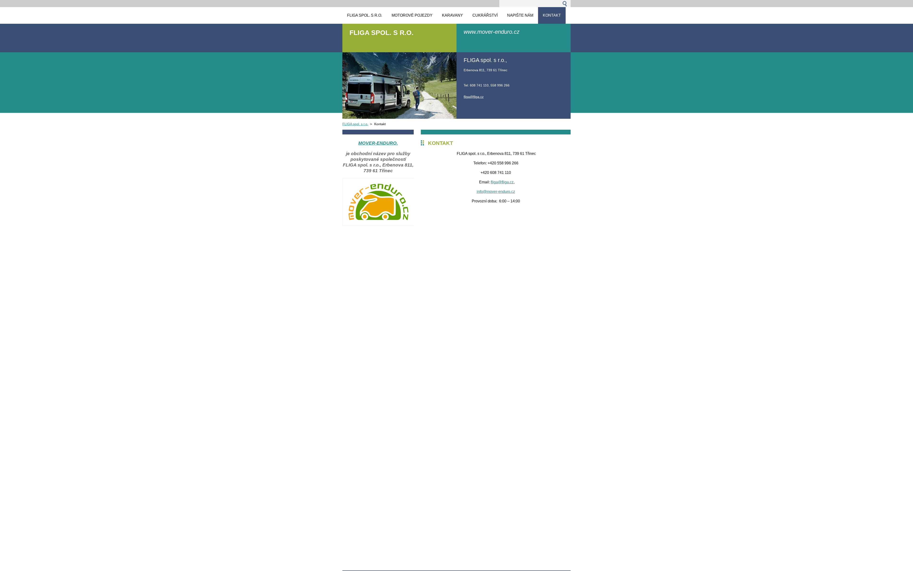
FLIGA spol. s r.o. (355, 124)
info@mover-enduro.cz (496, 192)
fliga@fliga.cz (502, 182)
